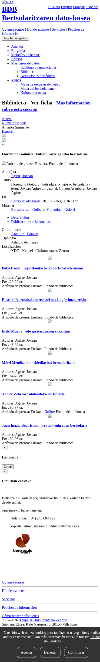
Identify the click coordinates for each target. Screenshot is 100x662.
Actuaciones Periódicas (37, 76)
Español (92, 7)
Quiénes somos (13, 29)
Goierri (69, 209)
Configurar (76, 652)
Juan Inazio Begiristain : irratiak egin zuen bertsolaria (44, 425)
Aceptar (26, 652)
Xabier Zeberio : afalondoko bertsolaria (33, 394)
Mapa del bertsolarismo (37, 88)
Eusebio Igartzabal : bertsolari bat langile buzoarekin (44, 300)
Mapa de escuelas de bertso (40, 84)
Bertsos (16, 59)
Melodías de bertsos (25, 55)
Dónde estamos (38, 29)
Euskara (54, 7)
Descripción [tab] (20, 217)
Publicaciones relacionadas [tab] (30, 222)
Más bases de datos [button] (25, 63)
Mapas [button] (16, 80)
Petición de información (19, 607)
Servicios (58, 29)
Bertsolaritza (20, 209)
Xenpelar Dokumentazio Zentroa (43, 620)
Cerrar (8, 467)
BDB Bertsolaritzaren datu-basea (46, 13)
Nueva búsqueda (14, 123)
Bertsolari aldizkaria (25, 201)
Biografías (18, 51)
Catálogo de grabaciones (38, 67)
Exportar (8, 131)
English (66, 7)
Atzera (7, 119)
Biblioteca (27, 72)
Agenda (17, 46)
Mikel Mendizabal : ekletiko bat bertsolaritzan (38, 363)
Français (79, 7)
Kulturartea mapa (33, 93)
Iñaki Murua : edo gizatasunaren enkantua (36, 331)
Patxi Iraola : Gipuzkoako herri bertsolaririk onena (42, 268)
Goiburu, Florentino (47, 209)
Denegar (50, 652)
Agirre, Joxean (22, 176)
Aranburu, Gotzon (24, 234)
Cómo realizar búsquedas (20, 616)
